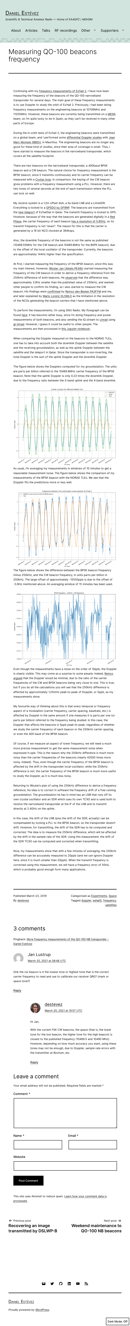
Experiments (99, 895)
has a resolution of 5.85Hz (88, 221)
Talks (46, 30)
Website (19, 1157)
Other (85, 30)
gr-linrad (18, 324)
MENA (112, 114)
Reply (17, 990)
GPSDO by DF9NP (57, 207)
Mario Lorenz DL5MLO (57, 296)
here (24, 315)
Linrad (104, 319)
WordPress (42, 1309)
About (16, 30)
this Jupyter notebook (75, 328)
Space (113, 895)
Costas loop (43, 179)
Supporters (109, 30)
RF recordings (66, 30)
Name (18, 1135)
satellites (111, 905)
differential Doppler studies (84, 137)
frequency (109, 900)
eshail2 (97, 900)
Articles (31, 30)
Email (73, 1135)
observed (71, 277)
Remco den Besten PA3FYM (83, 291)
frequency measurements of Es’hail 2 (62, 91)
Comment (21, 1094)
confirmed (53, 291)
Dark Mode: (115, 1321)
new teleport (26, 212)
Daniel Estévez (22, 13)
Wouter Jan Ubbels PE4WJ (66, 268)
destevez (23, 900)
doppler (86, 900)
